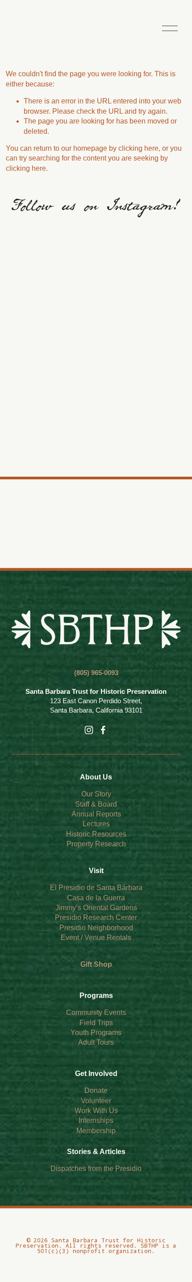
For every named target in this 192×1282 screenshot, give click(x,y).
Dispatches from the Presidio (96, 1168)
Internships (96, 1120)
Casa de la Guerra (96, 898)
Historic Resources (96, 834)
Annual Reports (96, 814)
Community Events (96, 1012)
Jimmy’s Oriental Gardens (96, 907)
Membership (96, 1130)
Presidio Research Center (96, 917)
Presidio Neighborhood (96, 928)
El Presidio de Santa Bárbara (96, 887)
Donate (96, 1090)
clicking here (138, 148)
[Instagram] (88, 730)
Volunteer (96, 1101)
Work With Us (96, 1110)
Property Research (96, 844)
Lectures (96, 824)
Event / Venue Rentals (96, 937)
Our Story (96, 794)
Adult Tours (96, 1042)
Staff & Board (96, 804)
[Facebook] (103, 730)
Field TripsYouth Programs (96, 1027)
